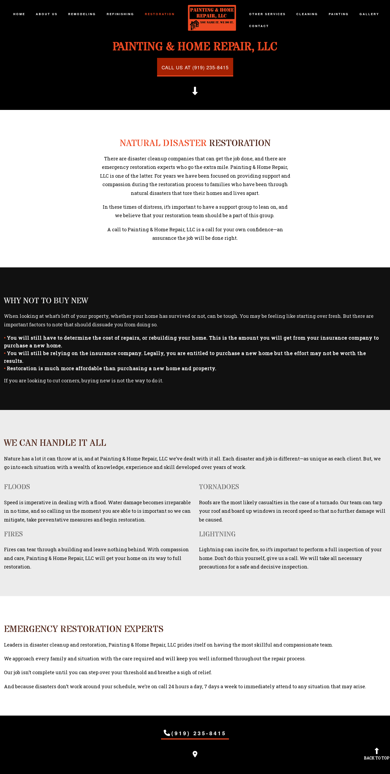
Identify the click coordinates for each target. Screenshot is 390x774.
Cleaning (307, 14)
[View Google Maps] (195, 755)
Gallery (369, 14)
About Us (47, 14)
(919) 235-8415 (198, 733)
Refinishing (120, 14)
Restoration (160, 14)
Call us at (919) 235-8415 (195, 67)
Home (19, 14)
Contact (259, 26)
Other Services (267, 14)
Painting (339, 14)
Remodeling (82, 14)
